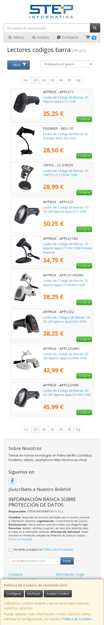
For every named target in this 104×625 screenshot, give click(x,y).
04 (61, 80)
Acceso (42, 37)
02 (44, 80)
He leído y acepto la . (43, 549)
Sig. (78, 80)
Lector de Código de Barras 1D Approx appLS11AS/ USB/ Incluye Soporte (67, 248)
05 (69, 80)
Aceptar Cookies (57, 594)
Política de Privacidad (20, 539)
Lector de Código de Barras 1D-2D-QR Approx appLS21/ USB (66, 209)
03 (52, 80)
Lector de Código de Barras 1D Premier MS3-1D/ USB (65, 136)
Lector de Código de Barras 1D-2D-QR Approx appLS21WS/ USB (67, 392)
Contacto (70, 37)
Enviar (67, 561)
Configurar (14, 594)
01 (35, 80)
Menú (18, 37)
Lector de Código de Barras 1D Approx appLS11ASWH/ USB (65, 282)
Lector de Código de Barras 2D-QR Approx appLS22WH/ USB (66, 356)
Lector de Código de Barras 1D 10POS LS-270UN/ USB (65, 173)
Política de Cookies (77, 619)
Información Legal (70, 574)
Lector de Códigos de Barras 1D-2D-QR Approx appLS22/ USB (67, 319)
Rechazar (34, 594)
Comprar (84, 119)
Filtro (16, 65)
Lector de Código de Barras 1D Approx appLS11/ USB (65, 99)
